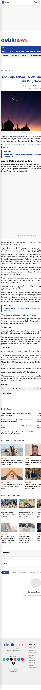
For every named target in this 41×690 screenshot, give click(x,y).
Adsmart (6, 55)
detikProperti (33, 667)
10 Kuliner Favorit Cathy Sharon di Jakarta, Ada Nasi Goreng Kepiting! (25, 539)
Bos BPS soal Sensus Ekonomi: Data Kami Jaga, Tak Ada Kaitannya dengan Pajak (26, 516)
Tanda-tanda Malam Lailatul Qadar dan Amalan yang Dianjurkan (16, 414)
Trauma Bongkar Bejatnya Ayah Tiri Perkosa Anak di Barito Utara (11, 486)
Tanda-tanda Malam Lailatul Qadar (18, 315)
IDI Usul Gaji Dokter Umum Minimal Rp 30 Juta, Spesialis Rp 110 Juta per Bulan (8, 539)
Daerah (23, 55)
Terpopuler (15, 55)
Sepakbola (32, 662)
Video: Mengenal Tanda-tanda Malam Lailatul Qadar (16, 426)
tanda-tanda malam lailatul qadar (13, 389)
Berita (10, 51)
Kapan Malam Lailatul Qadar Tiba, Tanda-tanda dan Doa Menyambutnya (16, 420)
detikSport (32, 660)
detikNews (4, 70)
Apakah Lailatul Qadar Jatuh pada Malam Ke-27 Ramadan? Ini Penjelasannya (17, 432)
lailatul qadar (6, 393)
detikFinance (32, 652)
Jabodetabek (19, 51)
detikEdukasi (32, 650)
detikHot (31, 657)
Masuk (37, 2)
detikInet (31, 655)
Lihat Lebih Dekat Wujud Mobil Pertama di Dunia (8, 514)
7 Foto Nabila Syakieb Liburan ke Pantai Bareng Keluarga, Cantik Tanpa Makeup (12, 462)
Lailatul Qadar (18, 136)
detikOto (31, 665)
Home (4, 51)
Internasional (30, 51)
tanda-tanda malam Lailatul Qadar (24, 145)
